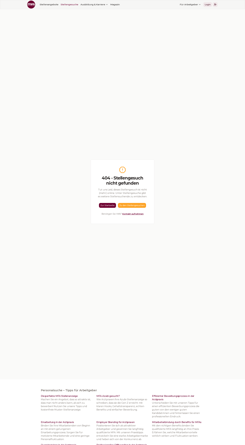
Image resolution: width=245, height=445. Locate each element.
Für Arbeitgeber (189, 4)
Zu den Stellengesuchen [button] (132, 205)
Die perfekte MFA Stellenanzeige (59, 396)
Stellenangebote (49, 4)
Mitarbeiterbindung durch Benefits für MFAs (176, 422)
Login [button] (208, 4)
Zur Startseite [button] (107, 205)
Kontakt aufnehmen (133, 214)
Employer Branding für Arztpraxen (115, 422)
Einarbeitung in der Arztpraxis (57, 422)
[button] (215, 4)
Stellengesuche (69, 4)
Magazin (115, 4)
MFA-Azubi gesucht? (108, 396)
